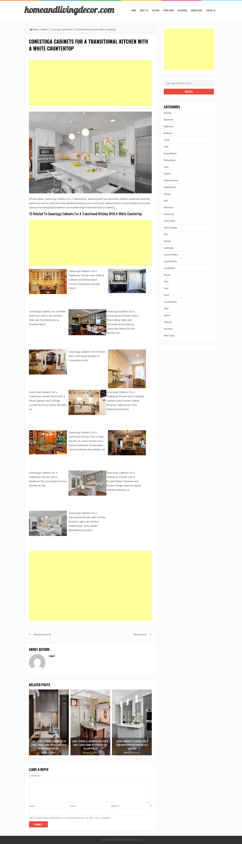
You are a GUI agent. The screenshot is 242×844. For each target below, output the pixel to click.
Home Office (169, 221)
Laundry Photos (171, 254)
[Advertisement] (90, 83)
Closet (167, 140)
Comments (35, 776)
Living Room (168, 10)
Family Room (170, 187)
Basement (168, 119)
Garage (167, 194)
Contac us (210, 10)
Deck (166, 146)
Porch (166, 295)
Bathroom (182, 10)
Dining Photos (170, 153)
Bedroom (168, 133)
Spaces (167, 315)
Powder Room (170, 301)
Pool (166, 288)
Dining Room (196, 10)
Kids (166, 234)
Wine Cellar (169, 335)
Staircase (168, 322)
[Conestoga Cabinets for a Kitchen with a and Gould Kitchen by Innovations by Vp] (48, 361)
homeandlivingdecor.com (69, 9)
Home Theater (170, 227)
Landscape (169, 248)
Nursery (167, 274)
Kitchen (155, 10)
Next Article (140, 634)
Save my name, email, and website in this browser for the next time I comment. (70, 818)
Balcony (167, 113)
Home (133, 10)
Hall (166, 200)
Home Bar (168, 207)
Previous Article (42, 634)
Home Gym (169, 214)
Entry (166, 167)
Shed (166, 308)
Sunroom (168, 328)
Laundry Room (170, 261)
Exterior (167, 173)
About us (144, 10)
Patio (166, 281)
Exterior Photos (171, 180)
